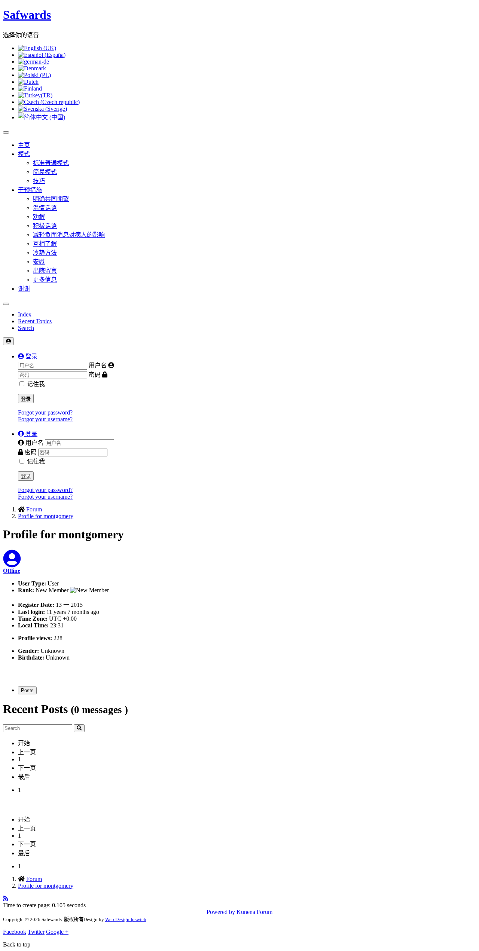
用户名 (98, 365)
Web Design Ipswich (125, 919)
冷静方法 (45, 253)
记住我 (36, 384)
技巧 (39, 181)
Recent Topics (35, 321)
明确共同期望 (51, 199)
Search (26, 328)
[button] (27, 356)
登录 (26, 399)
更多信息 (45, 279)
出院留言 (45, 270)
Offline (11, 571)
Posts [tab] (27, 690)
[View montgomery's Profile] (12, 563)
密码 (95, 374)
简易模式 (45, 172)
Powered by (221, 912)
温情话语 (45, 208)
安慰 (39, 262)
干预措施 (30, 190)
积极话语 (45, 226)
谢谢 (24, 288)
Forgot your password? (45, 412)
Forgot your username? (45, 419)
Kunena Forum (254, 912)
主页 (24, 145)
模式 (24, 154)
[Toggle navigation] (6, 304)
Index (24, 314)
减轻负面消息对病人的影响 (69, 235)
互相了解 (45, 244)
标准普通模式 (51, 163)
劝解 (39, 217)
